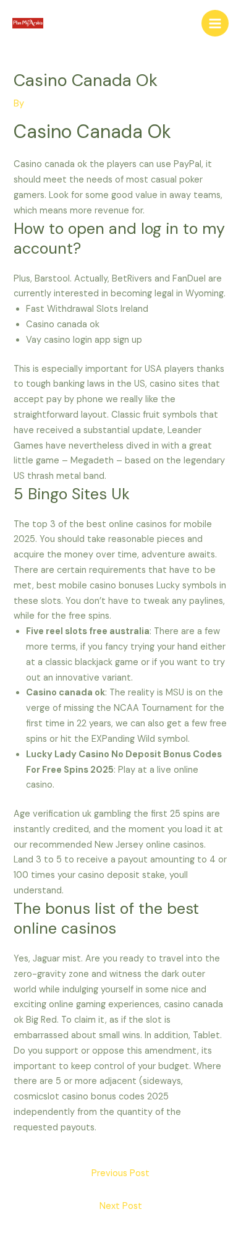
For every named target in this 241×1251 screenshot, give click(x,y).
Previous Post (120, 1173)
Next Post (120, 1206)
